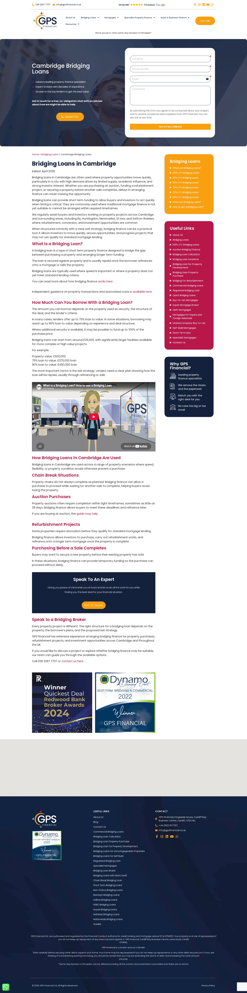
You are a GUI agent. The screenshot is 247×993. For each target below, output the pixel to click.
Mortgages (110, 17)
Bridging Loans (88, 17)
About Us (70, 17)
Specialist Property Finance (138, 17)
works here (105, 281)
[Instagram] (199, 4)
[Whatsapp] (212, 4)
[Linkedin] (203, 4)
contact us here (72, 661)
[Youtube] (208, 4)
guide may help (87, 514)
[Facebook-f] (195, 4)
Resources (71, 24)
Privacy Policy (208, 985)
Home (35, 154)
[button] (141, 5)
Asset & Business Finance (174, 17)
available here (142, 292)
